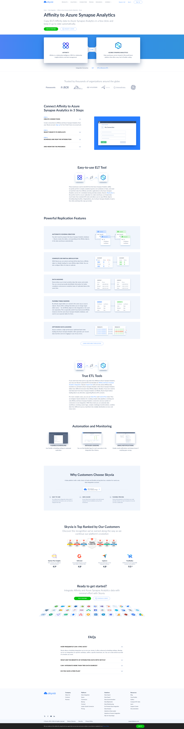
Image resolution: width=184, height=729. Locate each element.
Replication (110, 193)
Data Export (107, 697)
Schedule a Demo (103, 598)
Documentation (134, 708)
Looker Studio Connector (87, 706)
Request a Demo (69, 28)
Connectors (84, 699)
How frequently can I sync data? (74, 646)
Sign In (129, 2)
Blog (132, 695)
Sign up (58, 125)
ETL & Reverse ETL (102, 68)
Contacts (67, 697)
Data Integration (52, 10)
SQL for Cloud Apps (109, 715)
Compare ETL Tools (135, 701)
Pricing (83, 708)
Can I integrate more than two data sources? (79, 665)
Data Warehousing (109, 704)
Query (82, 697)
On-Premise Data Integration (111, 706)
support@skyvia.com (133, 721)
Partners (67, 699)
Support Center (134, 706)
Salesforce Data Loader (110, 711)
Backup (83, 701)
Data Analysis (107, 708)
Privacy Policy (89, 721)
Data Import (107, 695)
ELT (93, 68)
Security (80, 721)
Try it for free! (82, 598)
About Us (67, 695)
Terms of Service (71, 721)
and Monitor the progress (54, 146)
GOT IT (140, 726)
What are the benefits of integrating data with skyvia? (83, 660)
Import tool (89, 384)
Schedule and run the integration (57, 139)
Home (45, 10)
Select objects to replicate (55, 132)
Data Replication (108, 701)
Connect (83, 704)
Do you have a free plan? (70, 671)
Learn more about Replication (92, 343)
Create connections (52, 119)
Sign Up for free (51, 28)
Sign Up (138, 2)
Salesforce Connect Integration (112, 713)
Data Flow (94, 397)
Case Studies (134, 697)
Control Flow (103, 397)
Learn (132, 704)
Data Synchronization (109, 699)
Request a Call (122, 2)
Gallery (132, 699)
